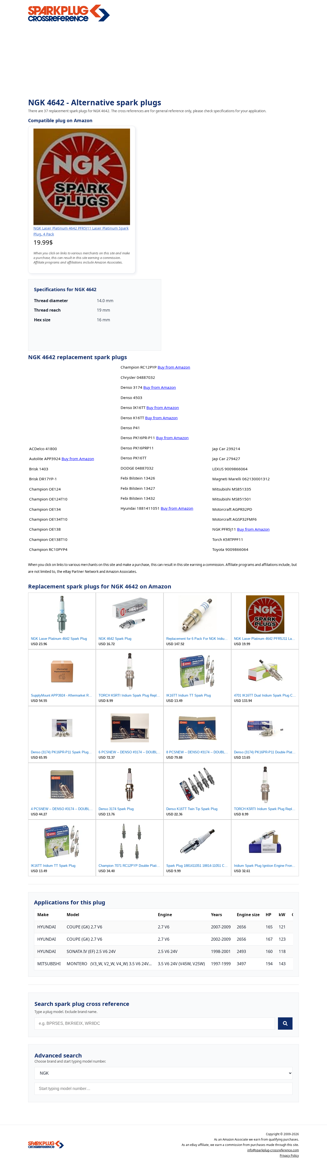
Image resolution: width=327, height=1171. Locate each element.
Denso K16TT (132, 417)
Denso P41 (130, 427)
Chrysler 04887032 (138, 377)
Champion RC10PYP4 (48, 549)
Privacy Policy (289, 1155)
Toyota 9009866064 (230, 549)
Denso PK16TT (133, 457)
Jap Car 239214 (226, 448)
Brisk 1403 (38, 468)
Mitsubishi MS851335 (231, 489)
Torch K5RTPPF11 (227, 539)
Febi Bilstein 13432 (138, 498)
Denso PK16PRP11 (137, 447)
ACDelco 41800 (43, 448)
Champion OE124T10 (48, 499)
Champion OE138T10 (48, 539)
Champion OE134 (45, 509)
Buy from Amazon (78, 458)
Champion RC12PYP (139, 367)
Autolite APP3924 (45, 458)
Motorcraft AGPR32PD (232, 509)
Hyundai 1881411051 (140, 508)
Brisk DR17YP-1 (43, 478)
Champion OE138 (45, 529)
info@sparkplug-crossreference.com (273, 1150)
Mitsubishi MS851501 (231, 499)
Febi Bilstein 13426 (138, 478)
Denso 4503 (131, 397)
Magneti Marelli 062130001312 (241, 478)
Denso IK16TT (133, 407)
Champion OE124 (45, 489)
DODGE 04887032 (137, 468)
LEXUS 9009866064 (230, 468)
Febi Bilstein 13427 (138, 488)
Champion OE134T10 (48, 519)
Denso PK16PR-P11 (138, 437)
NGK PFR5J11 (224, 529)
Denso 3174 (131, 387)
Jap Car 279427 (226, 458)
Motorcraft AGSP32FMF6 (234, 519)
